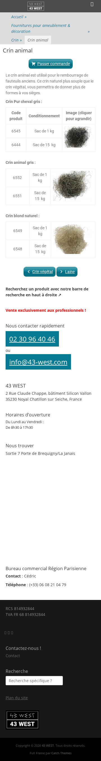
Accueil (19, 16)
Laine (70, 271)
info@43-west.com (38, 361)
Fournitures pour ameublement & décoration (50, 28)
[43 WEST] (36, 6)
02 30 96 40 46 (32, 338)
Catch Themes (61, 753)
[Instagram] (9, 632)
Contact (13, 655)
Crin (16, 40)
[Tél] (12, 632)
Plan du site (17, 697)
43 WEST (48, 745)
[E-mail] (6, 632)
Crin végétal (42, 271)
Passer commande (53, 63)
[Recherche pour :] (34, 680)
